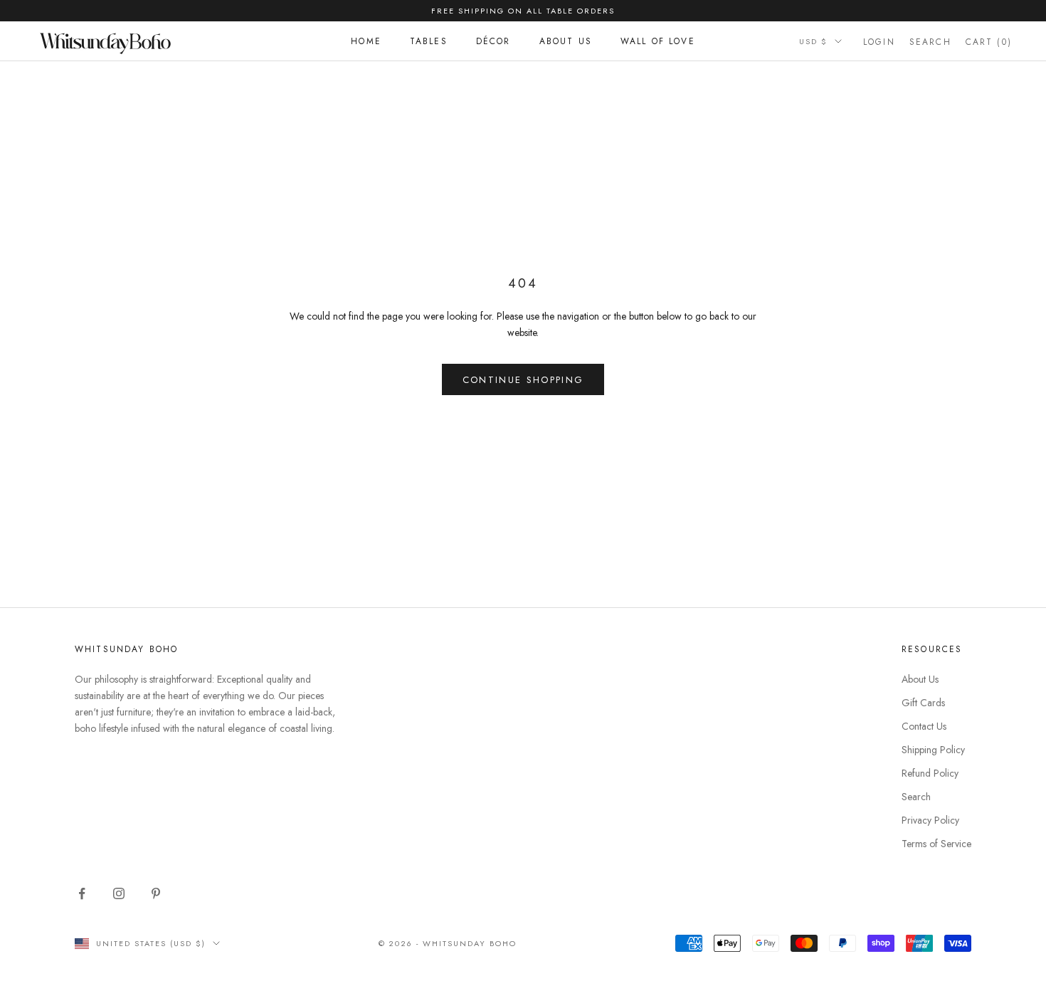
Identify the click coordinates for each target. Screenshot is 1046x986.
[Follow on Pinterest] (156, 893)
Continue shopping (523, 380)
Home (366, 41)
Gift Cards (923, 703)
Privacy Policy (930, 820)
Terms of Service (936, 843)
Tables (429, 41)
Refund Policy (930, 773)
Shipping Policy (933, 750)
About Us (565, 41)
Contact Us (924, 726)
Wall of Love (657, 41)
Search (916, 797)
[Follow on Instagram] (119, 893)
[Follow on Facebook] (82, 893)
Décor (493, 41)
